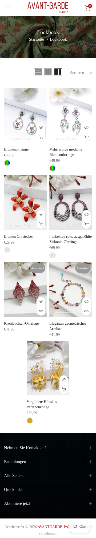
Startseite (36, 39)
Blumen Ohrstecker (18, 237)
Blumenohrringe (16, 149)
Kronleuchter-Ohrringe (21, 323)
